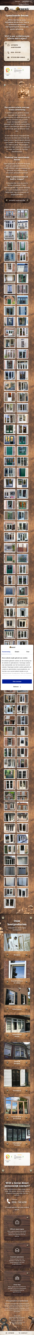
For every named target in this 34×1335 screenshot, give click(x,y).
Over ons (17, 1)
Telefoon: (19, 1201)
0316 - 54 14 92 (15, 52)
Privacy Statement (17, 1320)
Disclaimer (20, 1319)
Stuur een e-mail (18, 57)
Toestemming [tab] (6, 651)
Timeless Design (17, 1323)
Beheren (16, 686)
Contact (24, 1333)
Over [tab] (27, 651)
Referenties (25, 1)
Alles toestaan (17, 681)
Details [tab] (17, 651)
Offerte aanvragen (17, 200)
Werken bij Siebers (24, 4)
